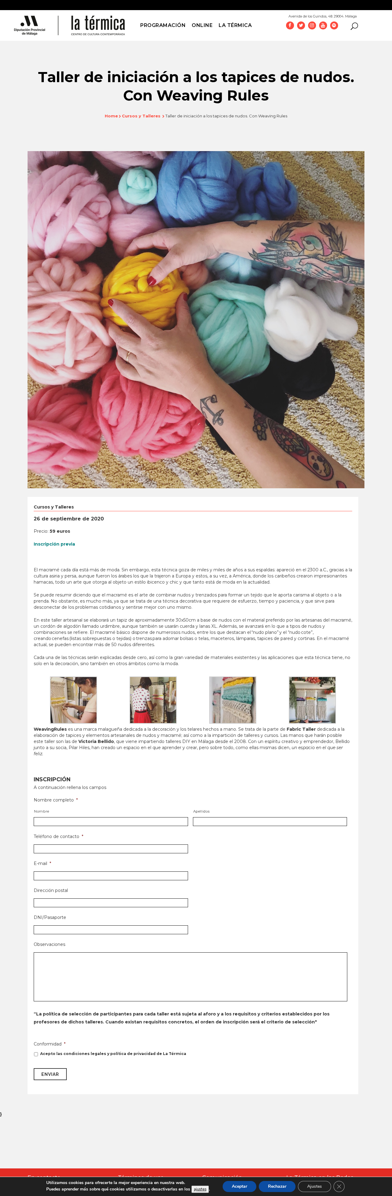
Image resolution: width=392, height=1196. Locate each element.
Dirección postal (51, 890)
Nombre (41, 811)
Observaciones (49, 944)
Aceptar (239, 1186)
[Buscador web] (352, 26)
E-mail (42, 863)
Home (111, 115)
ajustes (200, 1189)
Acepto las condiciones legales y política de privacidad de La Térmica (113, 1053)
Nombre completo (56, 800)
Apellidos (201, 811)
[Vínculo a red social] (290, 25)
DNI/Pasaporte (50, 917)
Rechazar (277, 1186)
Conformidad (50, 1044)
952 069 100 (373, 14)
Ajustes (314, 1186)
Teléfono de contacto (58, 836)
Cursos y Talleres (141, 115)
